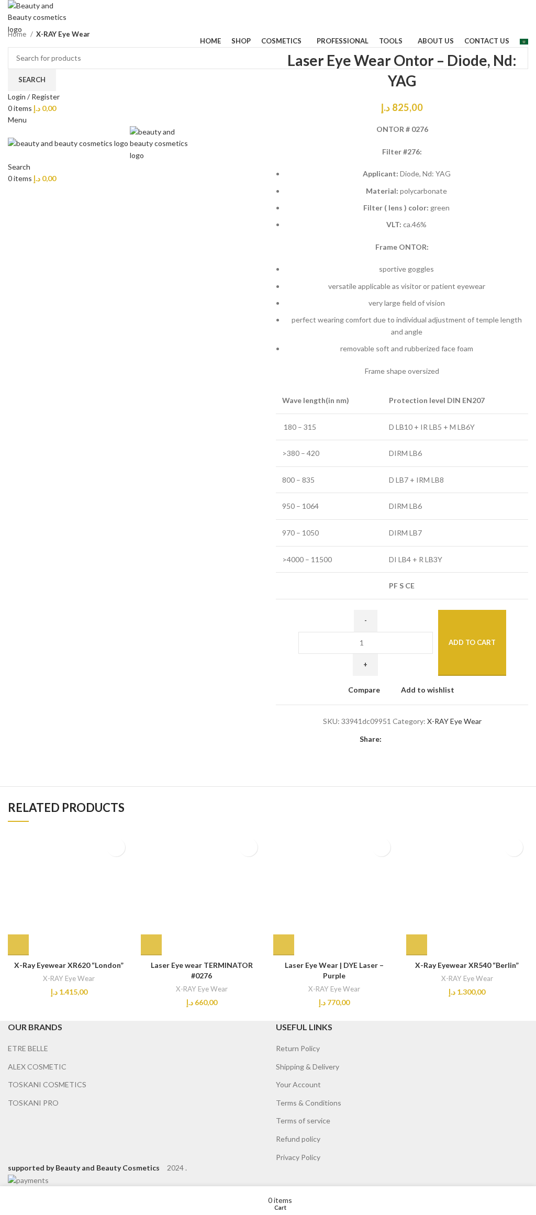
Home (18, 34)
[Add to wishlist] (116, 847)
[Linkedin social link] (426, 739)
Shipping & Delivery (307, 1066)
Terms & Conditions (308, 1102)
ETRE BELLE (28, 1048)
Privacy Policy (298, 1157)
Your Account (298, 1084)
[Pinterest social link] (414, 739)
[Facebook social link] (390, 739)
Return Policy (298, 1048)
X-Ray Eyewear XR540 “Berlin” (467, 965)
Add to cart (472, 642)
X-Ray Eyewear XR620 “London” (69, 965)
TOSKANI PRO (33, 1102)
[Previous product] (502, 34)
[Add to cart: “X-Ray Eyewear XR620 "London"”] (18, 944)
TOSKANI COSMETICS (47, 1084)
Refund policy (298, 1138)
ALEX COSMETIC (37, 1066)
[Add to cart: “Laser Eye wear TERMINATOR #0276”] (151, 944)
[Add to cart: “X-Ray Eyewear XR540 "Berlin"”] (416, 944)
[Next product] (523, 34)
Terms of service (303, 1120)
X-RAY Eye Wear (63, 34)
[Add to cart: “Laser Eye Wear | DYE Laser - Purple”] (283, 944)
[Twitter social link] (402, 739)
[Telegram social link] (438, 739)
